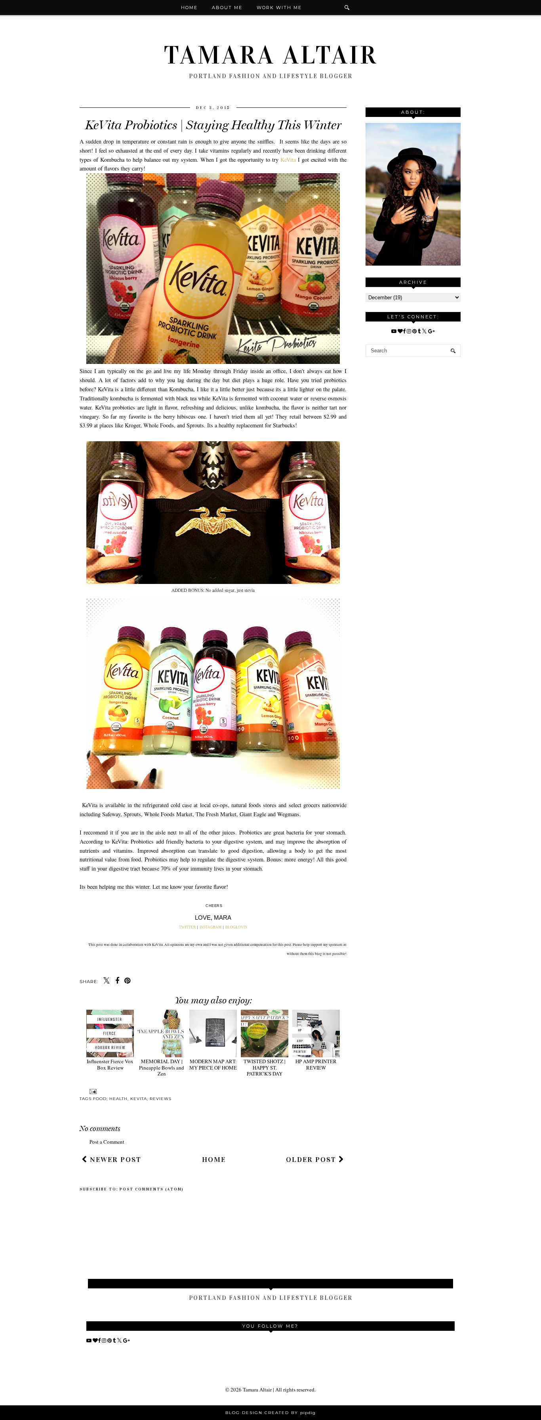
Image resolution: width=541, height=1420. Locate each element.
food (100, 1098)
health (118, 1098)
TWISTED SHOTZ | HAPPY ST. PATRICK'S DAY (265, 1067)
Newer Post (114, 1159)
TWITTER (187, 927)
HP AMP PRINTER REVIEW (316, 1064)
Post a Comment (107, 1141)
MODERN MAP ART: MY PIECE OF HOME (213, 1064)
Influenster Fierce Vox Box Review (110, 1064)
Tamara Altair (271, 55)
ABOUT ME (227, 7)
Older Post (312, 1159)
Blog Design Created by (270, 1412)
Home (189, 7)
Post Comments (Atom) (152, 1189)
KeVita (288, 159)
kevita (138, 1098)
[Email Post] (92, 1091)
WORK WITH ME (279, 7)
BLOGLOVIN (236, 927)
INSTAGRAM (210, 927)
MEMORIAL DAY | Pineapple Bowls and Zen (161, 1067)
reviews (160, 1098)
